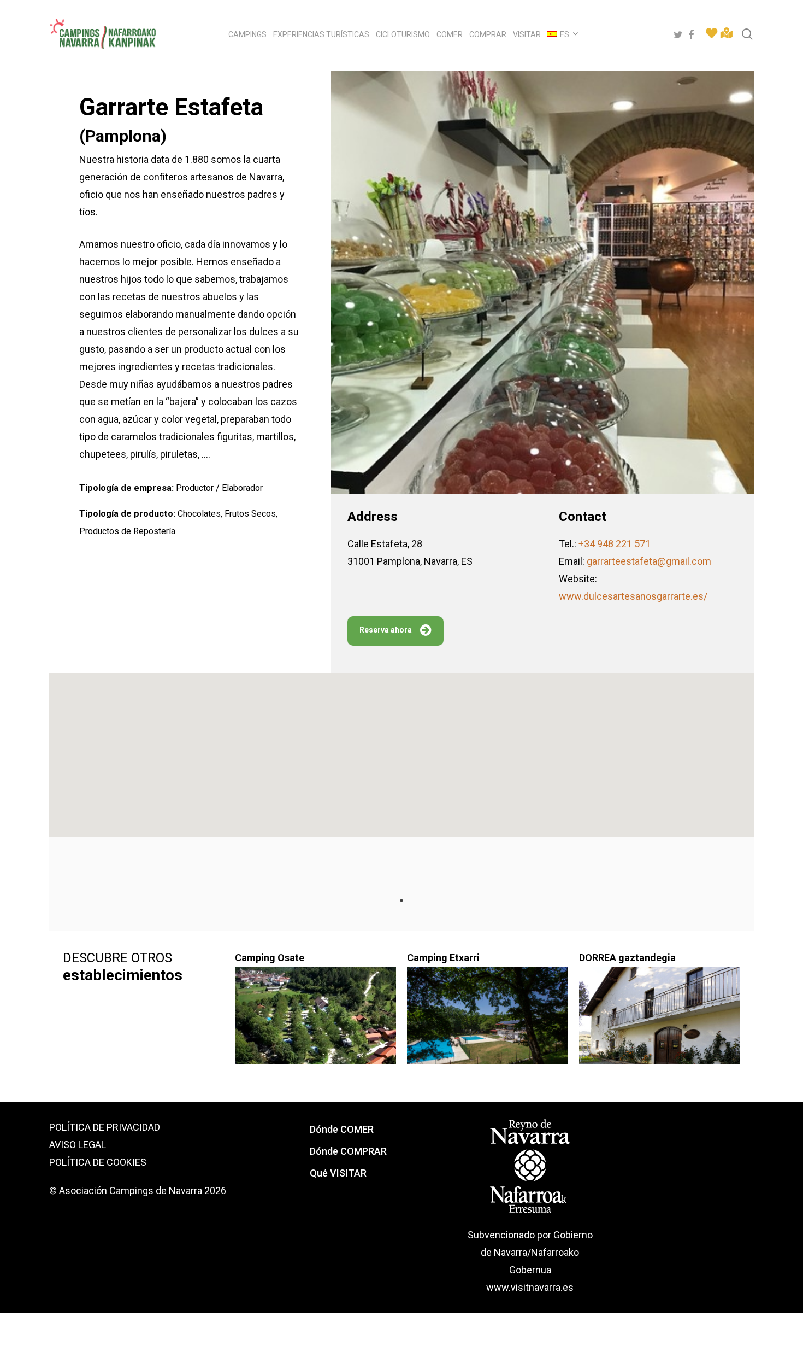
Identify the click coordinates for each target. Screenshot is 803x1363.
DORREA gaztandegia (627, 957)
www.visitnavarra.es (530, 1287)
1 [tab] (401, 900)
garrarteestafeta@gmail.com (649, 561)
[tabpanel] (143, 1003)
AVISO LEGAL (77, 1144)
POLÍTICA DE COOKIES (97, 1162)
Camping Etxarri (443, 957)
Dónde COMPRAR (348, 1151)
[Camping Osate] (315, 1021)
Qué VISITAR (338, 1173)
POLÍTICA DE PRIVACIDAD (104, 1127)
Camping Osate (269, 957)
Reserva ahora (385, 629)
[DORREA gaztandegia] (659, 1021)
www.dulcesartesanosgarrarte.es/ (633, 596)
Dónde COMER (342, 1129)
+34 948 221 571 (614, 543)
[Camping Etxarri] (487, 1021)
